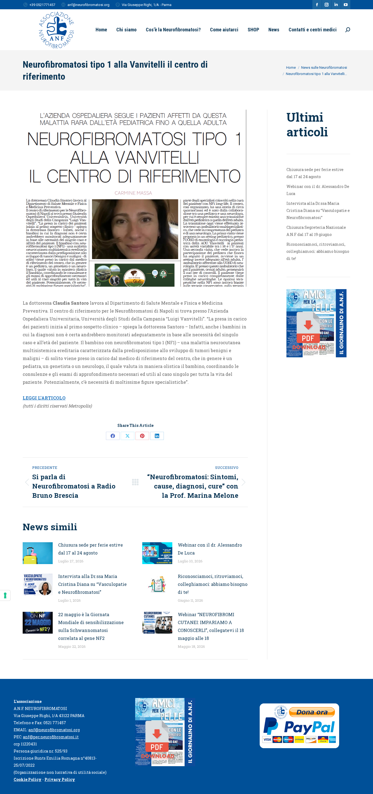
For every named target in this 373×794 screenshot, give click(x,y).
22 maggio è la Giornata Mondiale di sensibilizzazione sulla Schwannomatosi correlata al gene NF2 (91, 626)
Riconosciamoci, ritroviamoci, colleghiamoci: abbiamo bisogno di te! (212, 584)
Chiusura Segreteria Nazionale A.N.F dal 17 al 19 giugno (316, 231)
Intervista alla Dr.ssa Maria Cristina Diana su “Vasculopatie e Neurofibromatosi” (92, 584)
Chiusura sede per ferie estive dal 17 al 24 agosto (90, 549)
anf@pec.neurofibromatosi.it (51, 736)
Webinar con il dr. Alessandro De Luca (210, 549)
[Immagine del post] (38, 553)
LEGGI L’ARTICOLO (44, 398)
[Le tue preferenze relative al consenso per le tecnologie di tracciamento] (5, 595)
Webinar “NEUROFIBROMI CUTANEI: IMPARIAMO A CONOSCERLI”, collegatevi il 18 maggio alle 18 (211, 626)
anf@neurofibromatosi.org (54, 729)
